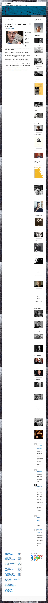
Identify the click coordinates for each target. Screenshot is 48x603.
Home (6, 15)
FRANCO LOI (7, 565)
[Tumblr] (41, 558)
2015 (19, 567)
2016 (19, 565)
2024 (19, 556)
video (6, 593)
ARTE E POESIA (18, 67)
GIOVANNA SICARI (8, 567)
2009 (19, 574)
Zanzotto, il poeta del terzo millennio (39, 519)
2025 (19, 554)
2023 (19, 557)
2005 (19, 579)
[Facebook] (32, 556)
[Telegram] (35, 560)
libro (27, 68)
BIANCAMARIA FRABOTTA (10, 559)
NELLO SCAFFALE (8, 578)
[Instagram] (35, 556)
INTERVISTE (7, 568)
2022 (19, 558)
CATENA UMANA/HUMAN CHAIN (11, 562)
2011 (19, 572)
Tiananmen (14, 70)
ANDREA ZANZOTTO (9, 554)
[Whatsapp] (37, 558)
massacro (7, 70)
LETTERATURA (8, 572)
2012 (19, 570)
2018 (19, 563)
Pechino (10, 70)
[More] (37, 560)
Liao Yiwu (24, 68)
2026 (19, 553)
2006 (19, 578)
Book (6, 68)
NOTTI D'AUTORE (8, 580)
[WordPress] (32, 560)
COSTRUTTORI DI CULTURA (10, 563)
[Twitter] (37, 556)
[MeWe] (32, 558)
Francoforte (18, 68)
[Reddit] (39, 556)
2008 (19, 575)
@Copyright (23, 15)
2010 (19, 573)
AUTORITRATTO (8, 558)
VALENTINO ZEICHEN (9, 591)
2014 (19, 568)
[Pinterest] (41, 556)
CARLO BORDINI (8, 560)
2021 (19, 559)
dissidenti (8, 68)
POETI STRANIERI (8, 589)
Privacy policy (16, 15)
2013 (19, 569)
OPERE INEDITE (8, 583)
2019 (19, 562)
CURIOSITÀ (23, 67)
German (21, 68)
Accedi (32, 550)
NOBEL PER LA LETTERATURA (11, 579)
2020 (19, 560)
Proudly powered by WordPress (27, 598)
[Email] (39, 558)
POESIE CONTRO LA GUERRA (10, 585)
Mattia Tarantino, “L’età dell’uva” (39, 532)
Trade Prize (18, 70)
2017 (19, 564)
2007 (19, 576)
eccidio (12, 68)
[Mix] (35, 558)
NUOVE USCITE (8, 581)
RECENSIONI (7, 590)
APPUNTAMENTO (12, 67)
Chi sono (10, 15)
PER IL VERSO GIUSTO (9, 584)
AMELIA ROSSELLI (8, 553)
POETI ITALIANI (8, 588)
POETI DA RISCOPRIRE (9, 586)
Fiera (14, 68)
